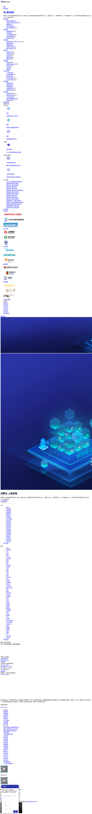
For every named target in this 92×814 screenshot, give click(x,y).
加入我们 (5, 311)
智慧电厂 (8, 536)
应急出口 (8, 624)
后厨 (7, 613)
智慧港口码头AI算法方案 (12, 207)
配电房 (8, 615)
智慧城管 (5, 81)
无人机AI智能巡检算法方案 (14, 181)
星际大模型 (6, 732)
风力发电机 (9, 622)
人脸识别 (8, 67)
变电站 (8, 605)
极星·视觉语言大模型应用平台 (11, 727)
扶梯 (7, 625)
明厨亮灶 (8, 522)
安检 (7, 579)
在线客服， (9, 644)
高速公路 (8, 593)
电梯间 (8, 629)
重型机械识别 (9, 57)
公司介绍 (5, 308)
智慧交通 (5, 91)
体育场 (8, 567)
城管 (7, 560)
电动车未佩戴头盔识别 (12, 98)
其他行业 (8, 541)
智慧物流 (8, 534)
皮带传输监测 (9, 36)
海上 (7, 563)
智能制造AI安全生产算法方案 (15, 190)
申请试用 (3, 671)
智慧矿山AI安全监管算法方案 (15, 202)
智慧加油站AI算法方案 (12, 197)
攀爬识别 (8, 69)
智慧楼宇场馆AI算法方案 (13, 204)
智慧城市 (5, 211)
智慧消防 (8, 531)
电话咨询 (3, 666)
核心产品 (5, 725)
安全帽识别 (9, 53)
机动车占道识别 (10, 95)
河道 (7, 631)
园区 (7, 561)
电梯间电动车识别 (11, 64)
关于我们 (5, 755)
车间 (7, 599)
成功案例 (5, 736)
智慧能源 (5, 19)
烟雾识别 (8, 59)
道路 (7, 591)
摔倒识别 (8, 65)
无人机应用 (6, 71)
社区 (7, 575)
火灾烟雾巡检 (9, 74)
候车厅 (8, 584)
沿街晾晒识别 (9, 86)
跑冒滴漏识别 (9, 31)
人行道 (8, 594)
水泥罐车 (8, 610)
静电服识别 (9, 24)
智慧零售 (5, 40)
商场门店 (8, 577)
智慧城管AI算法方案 (12, 183)
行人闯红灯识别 (10, 97)
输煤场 (8, 608)
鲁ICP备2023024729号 (31, 801)
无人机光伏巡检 (10, 79)
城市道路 (8, 549)
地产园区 (5, 246)
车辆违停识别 (9, 93)
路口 (7, 589)
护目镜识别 (9, 33)
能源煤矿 (5, 264)
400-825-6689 (8, 666)
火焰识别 (8, 55)
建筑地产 (5, 50)
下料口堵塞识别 (10, 34)
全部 (7, 507)
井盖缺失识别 (9, 84)
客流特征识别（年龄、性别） (13, 41)
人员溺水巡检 (9, 72)
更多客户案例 (6, 299)
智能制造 (5, 29)
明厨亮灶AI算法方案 (11, 188)
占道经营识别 (9, 88)
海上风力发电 (9, 620)
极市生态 (5, 304)
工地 (7, 553)
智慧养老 (8, 538)
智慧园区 (5, 60)
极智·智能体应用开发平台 (9, 730)
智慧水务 (8, 527)
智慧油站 (8, 529)
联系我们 (5, 310)
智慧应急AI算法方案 (12, 192)
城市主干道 (9, 587)
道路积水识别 (9, 83)
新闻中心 (5, 303)
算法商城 (5, 710)
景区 (7, 572)
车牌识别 (8, 100)
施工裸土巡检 (9, 78)
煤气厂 (8, 601)
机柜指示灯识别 (10, 38)
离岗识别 (8, 62)
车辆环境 (8, 596)
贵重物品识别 (9, 45)
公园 (7, 573)
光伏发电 (8, 558)
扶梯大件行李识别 (11, 46)
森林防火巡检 (9, 76)
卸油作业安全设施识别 (12, 22)
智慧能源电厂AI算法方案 (13, 200)
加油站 (8, 580)
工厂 (7, 551)
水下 (7, 634)
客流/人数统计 (10, 48)
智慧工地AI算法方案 (12, 199)
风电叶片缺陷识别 (11, 21)
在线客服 (3, 661)
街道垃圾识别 (9, 90)
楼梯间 (8, 627)
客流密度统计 (9, 43)
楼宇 (7, 554)
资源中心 (5, 749)
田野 (7, 570)
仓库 (7, 612)
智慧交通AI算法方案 (11, 186)
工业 (7, 617)
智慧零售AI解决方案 (12, 193)
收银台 (8, 637)
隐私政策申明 (6, 761)
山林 (7, 568)
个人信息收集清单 (8, 763)
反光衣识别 (9, 52)
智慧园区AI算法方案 (11, 195)
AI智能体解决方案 (8, 734)
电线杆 (8, 603)
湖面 (7, 632)
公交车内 (8, 586)
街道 (7, 598)
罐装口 (8, 606)
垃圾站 (8, 618)
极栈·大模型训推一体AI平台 (10, 729)
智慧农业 (8, 540)
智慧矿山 (8, 515)
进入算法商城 (8, 12)
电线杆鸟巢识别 (10, 26)
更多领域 (5, 748)
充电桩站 (8, 582)
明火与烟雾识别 (10, 27)
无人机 (8, 556)
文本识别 (8, 636)
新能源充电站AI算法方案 (12, 205)
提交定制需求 (16, 644)
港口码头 (8, 565)
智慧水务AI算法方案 (12, 185)
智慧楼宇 (8, 533)
